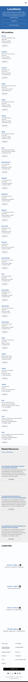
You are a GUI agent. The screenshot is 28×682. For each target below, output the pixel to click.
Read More (8, 479)
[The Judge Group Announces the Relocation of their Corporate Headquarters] (14, 489)
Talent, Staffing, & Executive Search (6, 648)
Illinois (3, 132)
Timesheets (17, 655)
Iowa (3, 147)
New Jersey (5, 226)
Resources (4, 655)
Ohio (3, 274)
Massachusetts (6, 162)
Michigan (4, 178)
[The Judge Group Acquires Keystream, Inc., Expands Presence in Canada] (14, 519)
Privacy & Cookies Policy (20, 659)
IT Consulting (18, 643)
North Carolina (6, 258)
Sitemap (3, 663)
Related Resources (14, 25)
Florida (3, 84)
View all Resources (7, 452)
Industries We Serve (6, 652)
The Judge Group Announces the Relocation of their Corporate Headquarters (14, 496)
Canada (4, 384)
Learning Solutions (19, 647)
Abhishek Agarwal (13, 629)
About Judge (5, 643)
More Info (4, 45)
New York (4, 242)
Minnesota (5, 194)
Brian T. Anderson (12, 608)
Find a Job (17, 652)
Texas (3, 338)
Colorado (4, 68)
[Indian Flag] (14, 459)
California (4, 52)
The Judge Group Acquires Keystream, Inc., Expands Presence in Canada (14, 526)
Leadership (14, 21)
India (3, 400)
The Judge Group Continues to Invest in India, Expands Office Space (13, 467)
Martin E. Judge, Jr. (13, 565)
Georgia (4, 116)
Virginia (4, 354)
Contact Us (14, 669)
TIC (2, 659)
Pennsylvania (5, 290)
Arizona (4, 36)
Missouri (4, 210)
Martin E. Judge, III (13, 586)
